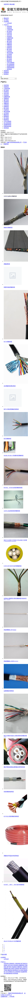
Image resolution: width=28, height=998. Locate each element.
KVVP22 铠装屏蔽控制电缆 (11, 816)
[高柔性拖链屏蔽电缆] (13, 284)
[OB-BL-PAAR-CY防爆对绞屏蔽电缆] (9, 452)
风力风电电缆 (10, 64)
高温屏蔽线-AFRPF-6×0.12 (11, 661)
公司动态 (9, 23)
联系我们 (6, 74)
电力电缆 (9, 59)
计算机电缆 (10, 29)
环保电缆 (9, 51)
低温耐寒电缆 (10, 66)
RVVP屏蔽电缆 (8, 341)
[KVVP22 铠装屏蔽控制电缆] (15, 813)
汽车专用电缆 (10, 62)
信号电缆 (9, 54)
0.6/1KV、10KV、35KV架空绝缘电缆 (14, 884)
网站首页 (6, 18)
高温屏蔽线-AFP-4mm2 (10, 629)
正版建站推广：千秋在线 (7, 996)
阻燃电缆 (9, 47)
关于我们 (6, 20)
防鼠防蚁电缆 (10, 67)
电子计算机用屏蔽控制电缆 (11, 409)
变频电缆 (9, 39)
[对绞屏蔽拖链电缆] (15, 789)
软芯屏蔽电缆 (7, 438)
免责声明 (6, 4)
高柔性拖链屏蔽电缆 (9, 287)
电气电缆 (9, 31)
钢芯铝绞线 (10, 52)
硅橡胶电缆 (10, 38)
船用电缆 (9, 57)
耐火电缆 (9, 49)
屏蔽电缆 (9, 44)
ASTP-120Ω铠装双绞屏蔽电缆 (12, 510)
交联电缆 (9, 46)
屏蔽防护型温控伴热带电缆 (11, 855)
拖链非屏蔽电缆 (8, 227)
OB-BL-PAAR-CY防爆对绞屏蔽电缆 (13, 455)
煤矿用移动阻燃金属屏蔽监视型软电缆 (14, 767)
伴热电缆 (9, 36)
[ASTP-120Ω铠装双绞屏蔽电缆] (13, 508)
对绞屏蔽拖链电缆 (9, 791)
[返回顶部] (4, 954)
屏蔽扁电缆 (7, 264)
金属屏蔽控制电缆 (9, 690)
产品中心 (6, 24)
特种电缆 (9, 33)
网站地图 (12, 4)
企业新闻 (6, 21)
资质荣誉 (6, 70)
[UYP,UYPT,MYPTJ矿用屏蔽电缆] (14, 563)
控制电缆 (9, 28)
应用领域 (6, 72)
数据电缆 (9, 61)
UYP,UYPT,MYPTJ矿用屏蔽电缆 (12, 566)
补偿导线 (9, 26)
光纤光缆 (9, 34)
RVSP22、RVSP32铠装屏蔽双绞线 (13, 487)
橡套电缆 (9, 56)
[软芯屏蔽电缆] (16, 436)
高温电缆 (9, 43)
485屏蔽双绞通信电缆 (10, 386)
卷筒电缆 (9, 69)
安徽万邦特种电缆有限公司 (14, 142)
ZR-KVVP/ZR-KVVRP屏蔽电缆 (12, 941)
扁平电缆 (9, 41)
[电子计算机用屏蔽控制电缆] (13, 406)
